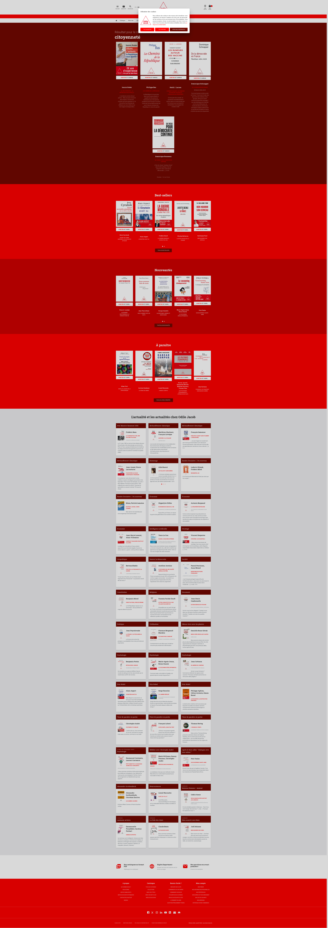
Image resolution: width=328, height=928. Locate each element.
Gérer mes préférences (178, 29)
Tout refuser (162, 29)
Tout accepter (147, 29)
